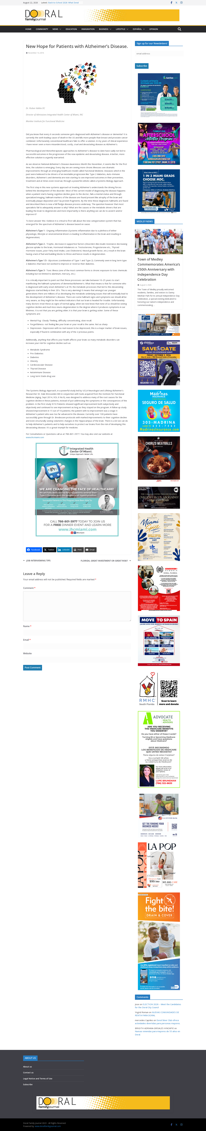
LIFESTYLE (120, 29)
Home (28, 29)
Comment (29, 588)
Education (71, 29)
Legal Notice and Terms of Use (37, 1078)
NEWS (55, 29)
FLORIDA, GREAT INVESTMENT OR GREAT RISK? (104, 560)
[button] (59, 29)
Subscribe (28, 1084)
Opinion (153, 29)
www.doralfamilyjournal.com (48, 1126)
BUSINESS (103, 29)
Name (27, 626)
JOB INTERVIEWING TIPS (38, 560)
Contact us (28, 1072)
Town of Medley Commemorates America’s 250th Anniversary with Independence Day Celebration (158, 269)
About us (27, 1066)
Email (27, 639)
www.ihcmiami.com (35, 437)
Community (42, 29)
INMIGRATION (88, 29)
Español (137, 29)
